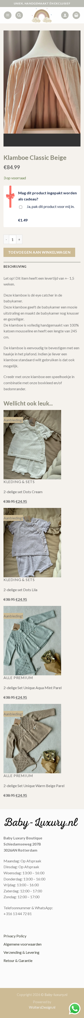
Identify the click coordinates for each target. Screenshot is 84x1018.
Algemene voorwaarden (23, 944)
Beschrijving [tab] (15, 266)
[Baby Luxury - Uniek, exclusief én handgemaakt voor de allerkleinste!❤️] (42, 15)
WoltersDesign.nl (42, 1007)
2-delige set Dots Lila (20, 589)
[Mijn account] (65, 15)
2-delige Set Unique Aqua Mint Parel (33, 687)
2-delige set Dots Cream (23, 491)
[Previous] (33, 138)
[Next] (46, 138)
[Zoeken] (19, 15)
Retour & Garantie (18, 960)
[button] (7, 15)
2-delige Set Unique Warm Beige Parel (34, 785)
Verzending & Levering (21, 952)
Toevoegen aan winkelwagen (39, 252)
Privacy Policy (15, 936)
